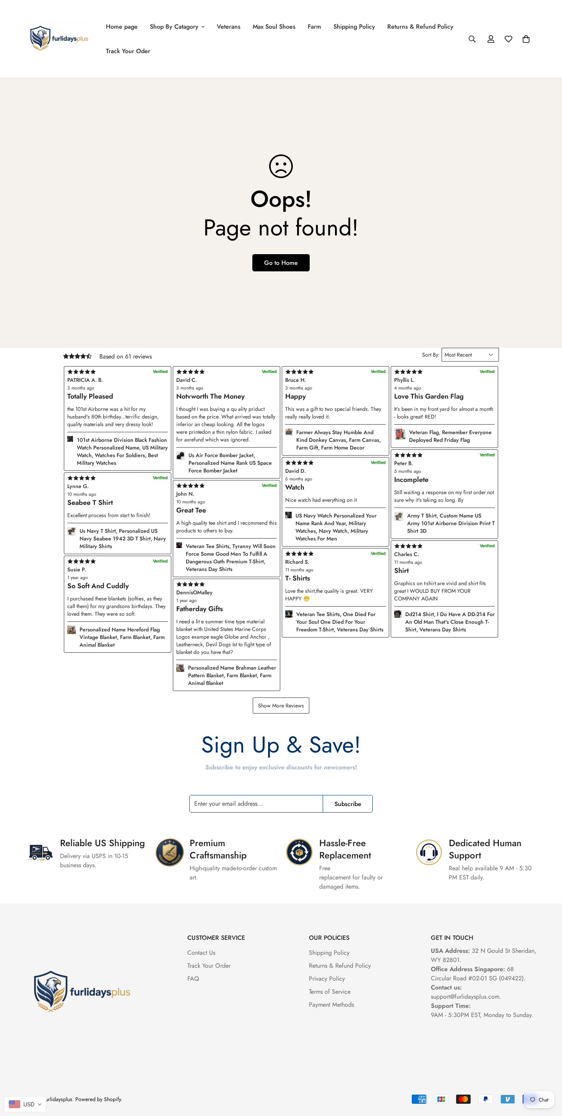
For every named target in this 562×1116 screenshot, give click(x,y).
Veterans (228, 26)
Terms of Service (330, 991)
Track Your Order (209, 965)
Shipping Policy (354, 26)
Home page (122, 26)
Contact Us (201, 952)
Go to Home (281, 262)
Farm (314, 26)
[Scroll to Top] (547, 1074)
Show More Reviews (281, 705)
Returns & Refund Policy (420, 26)
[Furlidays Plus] (59, 39)
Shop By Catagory (174, 26)
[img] (226, 584)
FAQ (193, 978)
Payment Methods (331, 1004)
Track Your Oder (128, 51)
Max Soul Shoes (274, 26)
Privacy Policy (327, 978)
